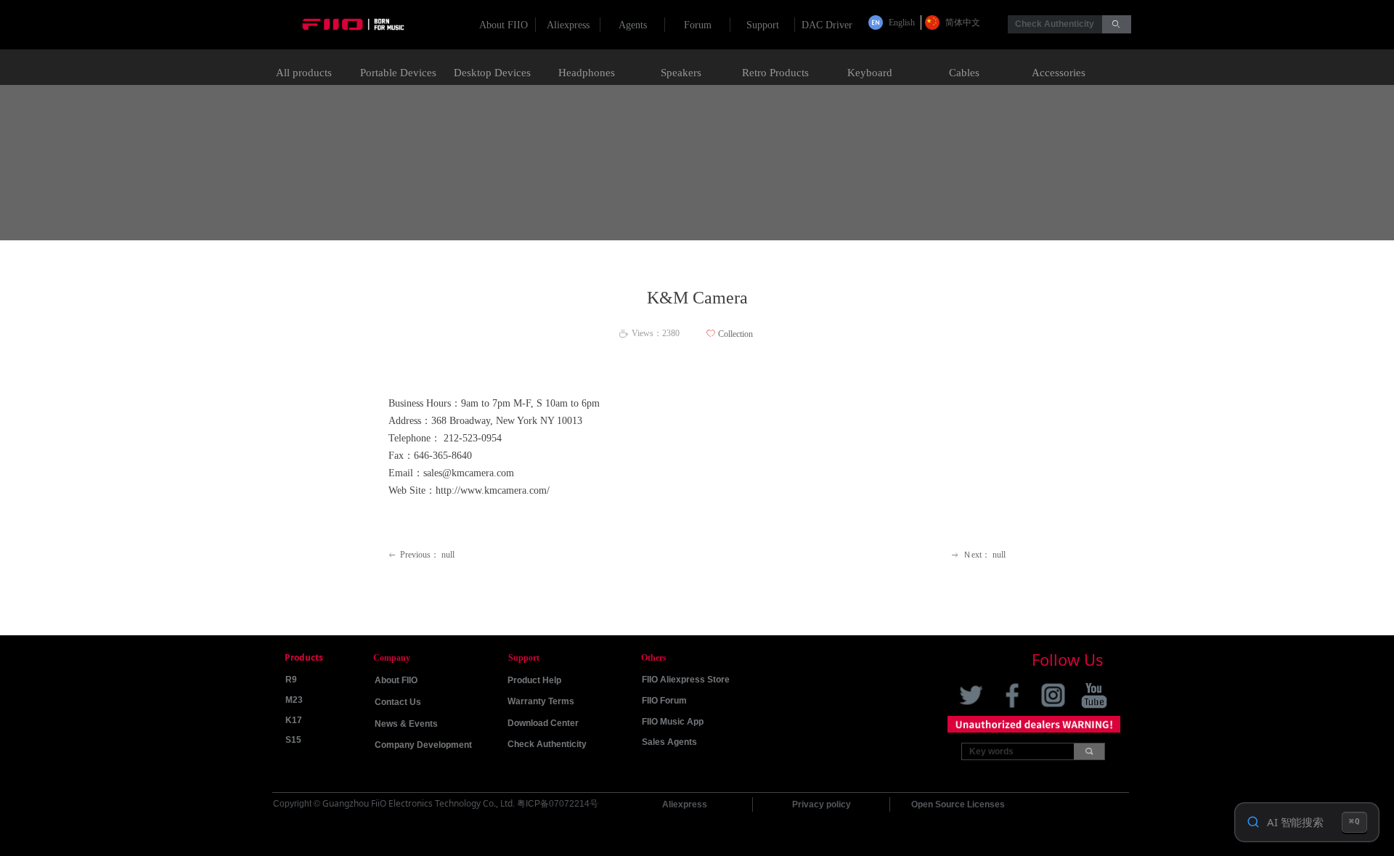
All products (304, 72)
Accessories (1058, 72)
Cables (964, 72)
